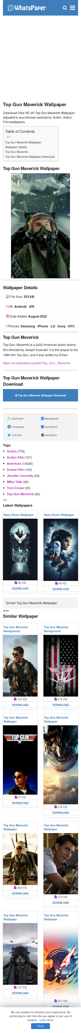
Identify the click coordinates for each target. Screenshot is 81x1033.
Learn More (47, 1020)
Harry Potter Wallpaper (19, 515)
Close (40, 1025)
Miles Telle (15, 481)
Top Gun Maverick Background (16, 629)
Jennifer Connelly (20, 475)
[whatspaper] (26, 7)
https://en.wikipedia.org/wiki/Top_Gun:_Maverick (36, 363)
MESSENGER (51, 418)
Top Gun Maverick (16, 152)
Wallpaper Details (16, 147)
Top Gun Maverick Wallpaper (23, 142)
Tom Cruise (16, 488)
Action (12, 451)
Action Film (16, 457)
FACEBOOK (50, 426)
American (14, 463)
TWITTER (16, 435)
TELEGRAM (17, 426)
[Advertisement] (40, 56)
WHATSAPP (17, 418)
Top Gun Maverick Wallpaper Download (29, 156)
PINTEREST (50, 435)
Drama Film (16, 469)
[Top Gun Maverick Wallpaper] (40, 225)
